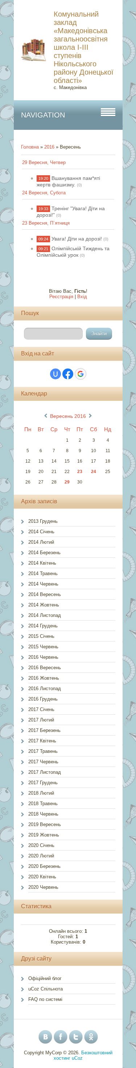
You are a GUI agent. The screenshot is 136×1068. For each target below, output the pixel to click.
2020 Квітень (42, 876)
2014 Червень (43, 584)
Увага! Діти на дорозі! (76, 239)
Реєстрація (61, 296)
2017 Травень (43, 751)
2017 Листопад (44, 772)
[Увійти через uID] (55, 373)
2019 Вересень (44, 824)
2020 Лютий (41, 856)
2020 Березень (44, 866)
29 (67, 482)
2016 (49, 147)
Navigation (43, 115)
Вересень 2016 (68, 416)
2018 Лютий (41, 793)
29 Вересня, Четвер (44, 162)
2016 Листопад (44, 688)
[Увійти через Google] (80, 374)
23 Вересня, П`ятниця (46, 223)
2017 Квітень (42, 740)
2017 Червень (43, 761)
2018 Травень (43, 803)
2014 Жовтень (43, 605)
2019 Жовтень (43, 835)
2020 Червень (43, 887)
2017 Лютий (41, 720)
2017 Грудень (43, 782)
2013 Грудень (43, 521)
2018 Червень (43, 814)
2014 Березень (44, 552)
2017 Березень (44, 730)
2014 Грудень (43, 625)
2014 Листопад (44, 615)
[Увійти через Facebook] (67, 373)
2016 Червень (43, 657)
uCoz (77, 1058)
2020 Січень (41, 845)
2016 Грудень (43, 699)
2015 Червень (43, 646)
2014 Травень (43, 573)
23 (79, 471)
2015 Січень (41, 636)
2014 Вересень (44, 594)
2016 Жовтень (43, 678)
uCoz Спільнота (45, 989)
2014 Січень (41, 531)
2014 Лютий (41, 542)
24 (93, 471)
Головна (30, 147)
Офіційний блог (45, 978)
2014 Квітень (42, 563)
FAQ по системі (45, 999)
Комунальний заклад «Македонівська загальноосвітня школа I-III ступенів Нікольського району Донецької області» (84, 47)
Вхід (82, 296)
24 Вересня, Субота (44, 192)
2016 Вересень (44, 667)
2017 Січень (41, 709)
